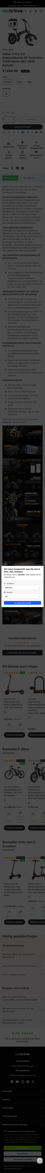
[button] (22, 588)
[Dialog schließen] (41, 567)
